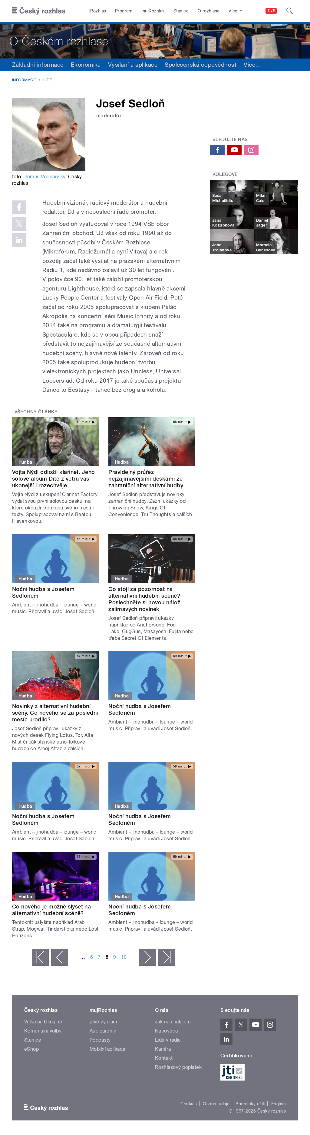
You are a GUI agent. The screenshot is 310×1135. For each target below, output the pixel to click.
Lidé (47, 80)
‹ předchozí (59, 957)
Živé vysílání (103, 1022)
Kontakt (164, 1058)
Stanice (181, 10)
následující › (147, 957)
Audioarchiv (103, 1031)
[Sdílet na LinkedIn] (19, 240)
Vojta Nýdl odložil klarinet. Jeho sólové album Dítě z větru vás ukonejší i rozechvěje (53, 479)
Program (123, 10)
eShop (31, 1049)
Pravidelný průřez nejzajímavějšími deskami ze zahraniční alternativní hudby (145, 479)
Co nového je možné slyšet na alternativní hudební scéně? (51, 909)
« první (40, 957)
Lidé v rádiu (168, 1040)
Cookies (188, 1103)
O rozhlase (209, 10)
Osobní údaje (216, 1103)
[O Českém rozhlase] (155, 40)
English (278, 1103)
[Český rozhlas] (38, 11)
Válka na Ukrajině (43, 1022)
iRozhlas (97, 10)
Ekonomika (86, 64)
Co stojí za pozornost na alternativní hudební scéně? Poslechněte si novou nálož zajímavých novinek (144, 599)
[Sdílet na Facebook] (19, 207)
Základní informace (38, 64)
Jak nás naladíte (173, 1022)
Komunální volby (42, 1031)
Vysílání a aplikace (132, 64)
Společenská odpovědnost (200, 64)
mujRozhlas (153, 10)
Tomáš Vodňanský (45, 177)
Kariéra (163, 1049)
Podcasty (100, 1040)
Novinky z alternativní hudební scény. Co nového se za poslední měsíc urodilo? (55, 713)
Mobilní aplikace (108, 1049)
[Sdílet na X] (19, 224)
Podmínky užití (250, 1103)
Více (252, 64)
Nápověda (166, 1031)
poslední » (166, 957)
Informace (24, 80)
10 (124, 957)
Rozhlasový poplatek (178, 1067)
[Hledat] (290, 11)
